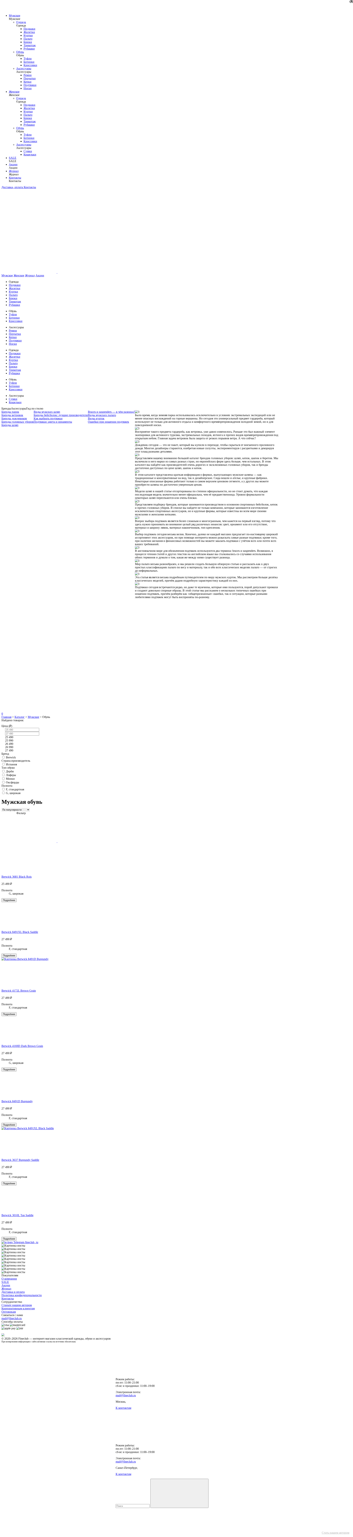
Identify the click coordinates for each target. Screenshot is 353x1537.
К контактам (123, 1407)
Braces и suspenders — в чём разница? (111, 411)
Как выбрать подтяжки (48, 418)
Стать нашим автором (335, 1532)
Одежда (21, 22)
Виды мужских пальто (102, 415)
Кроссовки (30, 65)
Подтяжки (30, 85)
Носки (28, 88)
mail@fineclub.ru (11, 1318)
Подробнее (9, 900)
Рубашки (29, 48)
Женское (14, 91)
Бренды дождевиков (14, 418)
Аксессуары (23, 68)
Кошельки (30, 154)
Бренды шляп (9, 425)
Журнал (14, 171)
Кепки (27, 81)
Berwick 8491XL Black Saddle (19, 932)
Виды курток (96, 418)
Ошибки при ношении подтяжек (108, 421)
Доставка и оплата (13, 1291)
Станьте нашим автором (16, 1305)
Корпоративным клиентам (18, 1308)
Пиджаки (29, 28)
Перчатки (30, 78)
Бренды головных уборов (17, 421)
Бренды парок (10, 411)
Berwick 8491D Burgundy (17, 1101)
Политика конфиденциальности (21, 1295)
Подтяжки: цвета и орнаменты (53, 421)
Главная (6, 717)
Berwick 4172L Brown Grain (18, 990)
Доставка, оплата (12, 187)
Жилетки (29, 32)
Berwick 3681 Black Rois (16, 876)
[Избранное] (29, 653)
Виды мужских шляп (47, 411)
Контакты (15, 177)
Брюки (28, 42)
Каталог (20, 717)
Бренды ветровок (12, 415)
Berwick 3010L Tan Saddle (17, 1215)
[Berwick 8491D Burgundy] (25, 959)
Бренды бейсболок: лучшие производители (61, 415)
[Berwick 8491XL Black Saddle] (27, 1128)
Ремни (28, 75)
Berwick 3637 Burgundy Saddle (20, 1159)
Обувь (20, 51)
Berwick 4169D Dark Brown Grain (22, 1046)
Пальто (28, 38)
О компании (9, 1278)
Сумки (28, 151)
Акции (13, 164)
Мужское (14, 15)
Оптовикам (8, 1311)
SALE (12, 157)
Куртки (28, 35)
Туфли (28, 58)
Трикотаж (30, 45)
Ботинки (29, 61)
